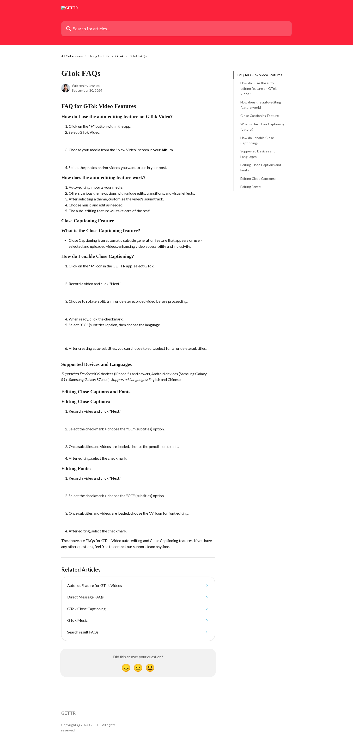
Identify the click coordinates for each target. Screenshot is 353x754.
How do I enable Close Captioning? (257, 140)
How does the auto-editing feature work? (260, 104)
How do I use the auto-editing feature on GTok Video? (258, 88)
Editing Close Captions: (258, 178)
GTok (119, 56)
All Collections (72, 56)
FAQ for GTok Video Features (259, 75)
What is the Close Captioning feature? (262, 126)
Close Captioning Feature (259, 116)
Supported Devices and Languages (257, 153)
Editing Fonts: (250, 187)
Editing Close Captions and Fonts (260, 167)
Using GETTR (99, 56)
